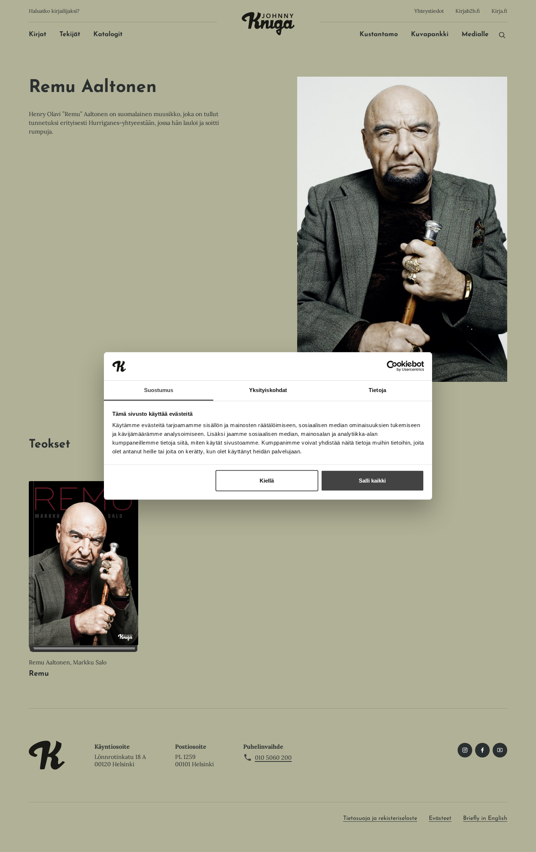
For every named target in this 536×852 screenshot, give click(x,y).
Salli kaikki (372, 480)
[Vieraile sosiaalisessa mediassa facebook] (482, 750)
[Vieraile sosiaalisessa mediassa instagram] (465, 750)
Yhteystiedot (429, 11)
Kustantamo (379, 34)
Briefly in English (485, 818)
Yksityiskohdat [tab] (268, 390)
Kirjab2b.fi (467, 11)
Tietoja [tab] (377, 390)
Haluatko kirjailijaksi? (54, 11)
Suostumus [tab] (159, 390)
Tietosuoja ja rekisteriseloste (380, 818)
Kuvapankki (429, 34)
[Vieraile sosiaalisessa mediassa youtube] (500, 750)
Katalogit (108, 34)
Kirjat (37, 34)
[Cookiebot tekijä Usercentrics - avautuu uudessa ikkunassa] (392, 366)
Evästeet (440, 818)
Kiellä (267, 480)
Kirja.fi (499, 11)
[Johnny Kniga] (268, 23)
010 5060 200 (273, 757)
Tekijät (69, 34)
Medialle (475, 34)
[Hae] (502, 34)
